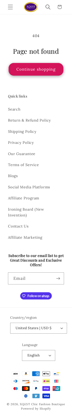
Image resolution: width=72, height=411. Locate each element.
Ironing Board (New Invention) (26, 212)
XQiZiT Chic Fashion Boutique (42, 404)
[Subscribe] (58, 278)
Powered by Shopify (36, 408)
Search (14, 109)
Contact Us (18, 226)
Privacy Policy (21, 142)
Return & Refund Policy (29, 120)
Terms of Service (23, 164)
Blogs (13, 176)
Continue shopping (36, 69)
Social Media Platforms (29, 187)
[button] (10, 7)
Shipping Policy (22, 131)
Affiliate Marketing (25, 237)
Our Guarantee (21, 153)
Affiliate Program (23, 198)
